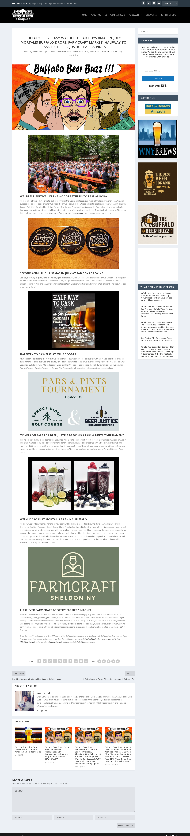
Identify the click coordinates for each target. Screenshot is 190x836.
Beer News (83, 51)
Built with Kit (157, 85)
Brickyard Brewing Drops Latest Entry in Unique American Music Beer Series (28, 749)
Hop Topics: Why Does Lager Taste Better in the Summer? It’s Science (156, 339)
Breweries (151, 15)
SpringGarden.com (80, 213)
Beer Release (95, 51)
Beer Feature (72, 51)
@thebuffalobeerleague (84, 642)
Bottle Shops (168, 15)
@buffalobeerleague (53, 642)
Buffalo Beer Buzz (115, 15)
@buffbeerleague (27, 642)
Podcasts (134, 15)
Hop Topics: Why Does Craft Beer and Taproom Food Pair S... (54, 3)
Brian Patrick (37, 51)
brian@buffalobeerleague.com (98, 639)
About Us (96, 15)
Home (84, 15)
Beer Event (61, 51)
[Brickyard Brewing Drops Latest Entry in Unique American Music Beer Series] (28, 735)
